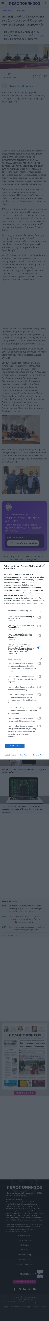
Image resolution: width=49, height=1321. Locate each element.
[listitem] (24, 611)
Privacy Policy (38, 755)
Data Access (24, 755)
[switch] (39, 617)
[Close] (44, 566)
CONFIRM (14, 746)
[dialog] (24, 660)
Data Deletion (10, 755)
